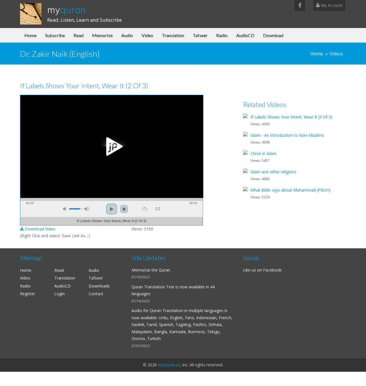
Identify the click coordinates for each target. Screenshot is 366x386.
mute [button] (65, 209)
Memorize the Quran (151, 270)
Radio (222, 35)
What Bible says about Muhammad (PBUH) (290, 190)
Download (273, 35)
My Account (331, 5)
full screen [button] (157, 208)
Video (147, 35)
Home (30, 35)
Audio (127, 35)
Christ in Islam (263, 153)
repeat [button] (144, 208)
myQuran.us (169, 364)
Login (59, 293)
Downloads (99, 286)
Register (27, 293)
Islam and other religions (273, 171)
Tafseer (200, 35)
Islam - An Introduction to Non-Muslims (287, 135)
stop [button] (124, 209)
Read (78, 35)
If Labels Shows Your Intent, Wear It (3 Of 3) (291, 117)
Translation (173, 35)
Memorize (102, 35)
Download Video (39, 229)
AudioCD (245, 35)
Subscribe (55, 35)
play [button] (112, 146)
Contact (96, 293)
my (66, 9)
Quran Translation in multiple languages (186, 310)
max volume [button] (86, 209)
